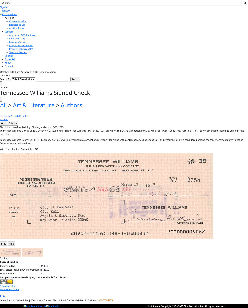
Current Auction (18, 21)
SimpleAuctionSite (194, 306)
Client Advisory (17, 38)
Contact (9, 66)
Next (11, 243)
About (8, 62)
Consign (9, 55)
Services (9, 31)
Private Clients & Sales (21, 49)
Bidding (4, 119)
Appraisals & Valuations (22, 35)
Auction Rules (16, 28)
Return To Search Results (13, 116)
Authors (71, 105)
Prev (3, 243)
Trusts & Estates (18, 52)
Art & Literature (34, 105)
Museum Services (18, 42)
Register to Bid (17, 24)
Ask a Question (8, 286)
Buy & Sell (10, 59)
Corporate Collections (21, 45)
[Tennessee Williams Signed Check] (106, 196)
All (3, 105)
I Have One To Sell (9, 289)
